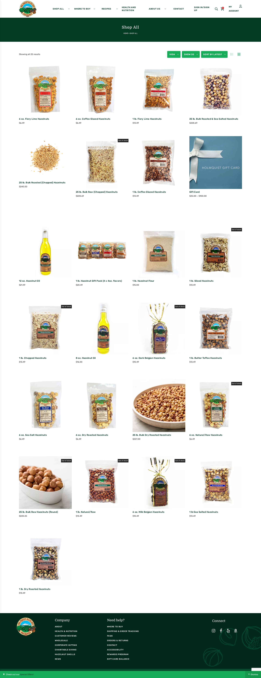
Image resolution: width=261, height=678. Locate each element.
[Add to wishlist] (54, 96)
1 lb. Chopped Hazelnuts (32, 358)
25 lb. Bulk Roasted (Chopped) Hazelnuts (42, 182)
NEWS (58, 659)
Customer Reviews (66, 636)
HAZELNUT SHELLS (65, 654)
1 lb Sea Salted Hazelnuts (203, 512)
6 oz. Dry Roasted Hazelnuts (92, 435)
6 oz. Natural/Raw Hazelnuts (205, 435)
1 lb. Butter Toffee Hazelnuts (205, 358)
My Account (234, 6)
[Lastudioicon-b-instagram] (213, 630)
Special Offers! (27, 674)
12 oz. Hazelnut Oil (29, 280)
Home (125, 33)
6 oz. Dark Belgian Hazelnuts (149, 358)
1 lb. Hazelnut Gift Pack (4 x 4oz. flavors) (99, 280)
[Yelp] (228, 630)
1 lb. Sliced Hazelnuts (201, 280)
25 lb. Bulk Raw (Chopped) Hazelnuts (97, 192)
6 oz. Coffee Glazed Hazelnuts (93, 119)
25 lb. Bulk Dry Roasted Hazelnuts (152, 435)
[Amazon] (235, 630)
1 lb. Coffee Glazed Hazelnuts (149, 192)
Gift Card (194, 192)
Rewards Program (118, 654)
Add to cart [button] (34, 96)
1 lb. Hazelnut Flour (143, 280)
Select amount (204, 169)
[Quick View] (47, 96)
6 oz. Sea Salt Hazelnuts (33, 435)
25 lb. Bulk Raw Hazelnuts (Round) (38, 512)
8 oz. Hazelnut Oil (86, 358)
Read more (91, 169)
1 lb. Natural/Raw (86, 512)
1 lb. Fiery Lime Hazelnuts (147, 119)
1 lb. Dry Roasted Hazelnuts (34, 589)
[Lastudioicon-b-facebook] (221, 630)
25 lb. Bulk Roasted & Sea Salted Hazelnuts (213, 119)
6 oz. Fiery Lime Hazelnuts (34, 119)
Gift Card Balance (118, 659)
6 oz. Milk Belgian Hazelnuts (148, 512)
